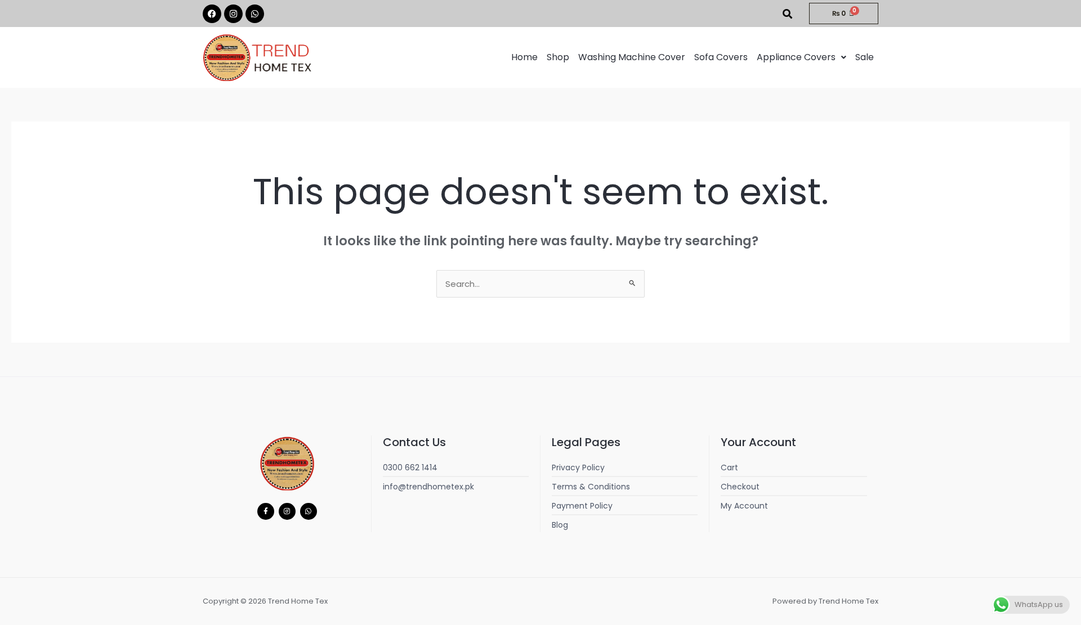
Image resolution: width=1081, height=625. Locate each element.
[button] (801, 57)
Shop (558, 57)
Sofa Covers (721, 57)
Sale (864, 57)
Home (524, 57)
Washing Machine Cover (631, 57)
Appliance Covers (796, 57)
